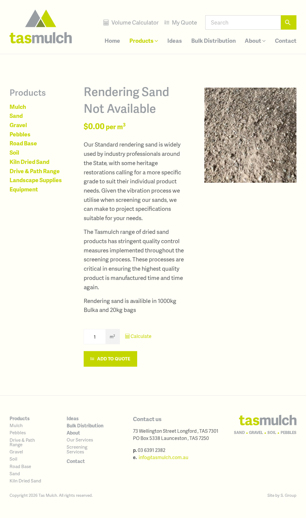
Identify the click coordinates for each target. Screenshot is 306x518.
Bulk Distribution (213, 40)
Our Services (80, 439)
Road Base (23, 143)
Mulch (18, 107)
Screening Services (77, 449)
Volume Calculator (134, 22)
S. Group (288, 495)
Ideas (174, 40)
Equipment (24, 189)
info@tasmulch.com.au (163, 457)
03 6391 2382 (151, 450)
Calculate (141, 336)
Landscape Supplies (36, 180)
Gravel (18, 125)
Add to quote (113, 358)
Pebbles (20, 134)
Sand (16, 116)
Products (141, 40)
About (253, 40)
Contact (285, 40)
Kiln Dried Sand (29, 162)
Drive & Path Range (35, 171)
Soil (14, 152)
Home (112, 40)
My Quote (184, 22)
